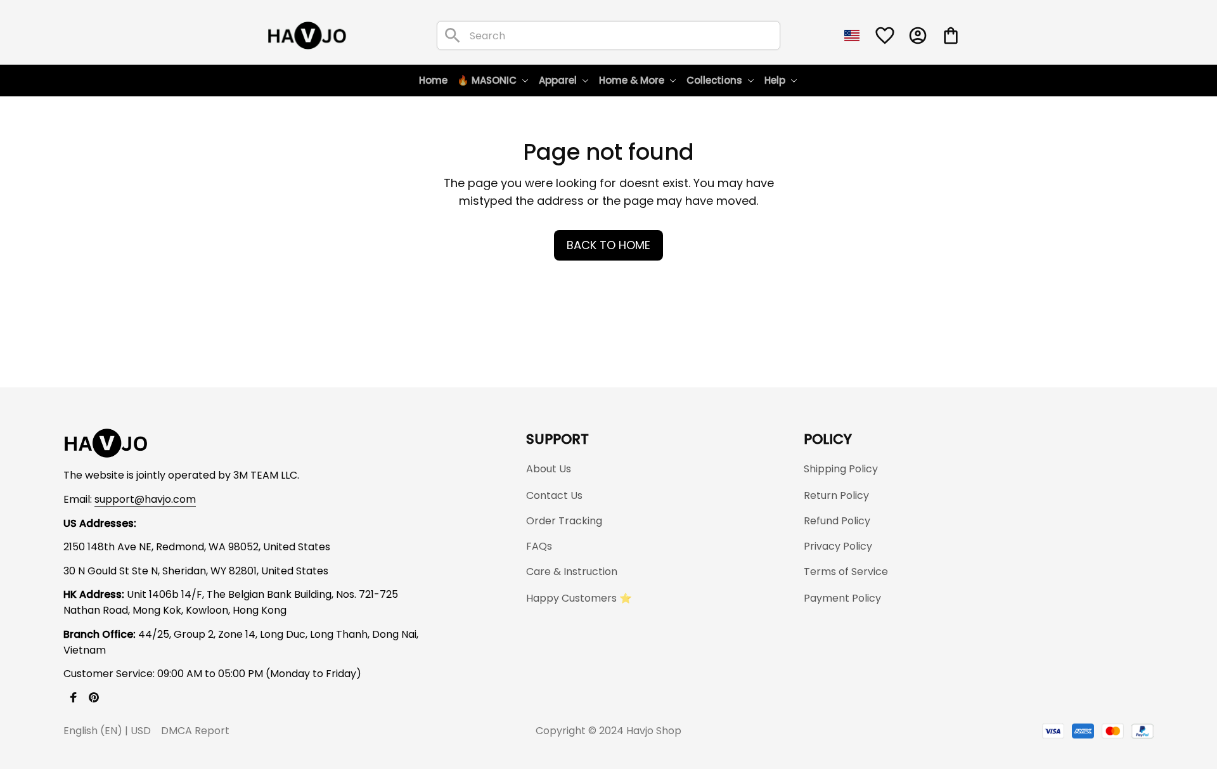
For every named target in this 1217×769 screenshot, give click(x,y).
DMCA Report (195, 730)
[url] (145, 500)
